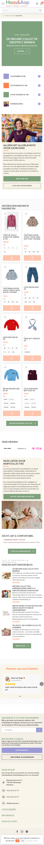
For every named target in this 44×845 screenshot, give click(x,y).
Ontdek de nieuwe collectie (20, 423)
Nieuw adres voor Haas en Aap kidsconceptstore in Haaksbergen (27, 608)
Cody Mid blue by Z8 (31, 288)
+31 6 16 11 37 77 (12, 790)
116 (34, 302)
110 (38, 251)
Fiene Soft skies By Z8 (32, 339)
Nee (23, 841)
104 (33, 251)
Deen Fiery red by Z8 (10, 338)
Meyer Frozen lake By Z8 (11, 390)
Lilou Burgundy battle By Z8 (31, 390)
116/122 (6, 403)
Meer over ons (22, 179)
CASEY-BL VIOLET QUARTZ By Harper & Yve (11, 237)
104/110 (11, 399)
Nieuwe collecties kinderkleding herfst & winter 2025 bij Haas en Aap (25, 588)
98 (29, 251)
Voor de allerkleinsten (20, 551)
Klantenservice (22, 750)
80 (25, 298)
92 (25, 251)
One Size (27, 352)
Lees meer (16, 582)
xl (4, 251)
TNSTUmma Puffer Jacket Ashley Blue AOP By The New (11, 290)
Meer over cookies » (32, 841)
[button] (2, 684)
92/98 (5, 399)
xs (4, 248)
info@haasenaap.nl (12, 803)
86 (29, 298)
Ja (17, 841)
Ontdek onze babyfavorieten (22, 496)
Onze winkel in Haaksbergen (22, 757)
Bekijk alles (20, 646)
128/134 (12, 403)
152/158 (12, 407)
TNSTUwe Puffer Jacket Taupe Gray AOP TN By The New (32, 237)
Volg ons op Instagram (22, 186)
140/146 (6, 407)
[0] (41, 3)
